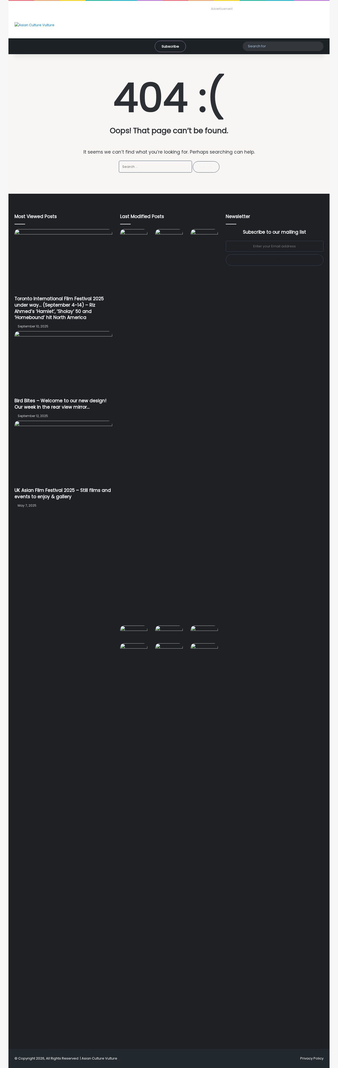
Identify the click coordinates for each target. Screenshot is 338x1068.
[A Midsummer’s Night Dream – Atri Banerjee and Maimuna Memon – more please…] (133, 651)
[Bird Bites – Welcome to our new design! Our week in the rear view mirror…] (63, 364)
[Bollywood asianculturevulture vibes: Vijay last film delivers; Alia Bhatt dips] (133, 633)
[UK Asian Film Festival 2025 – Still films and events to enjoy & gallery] (63, 454)
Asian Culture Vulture (99, 1058)
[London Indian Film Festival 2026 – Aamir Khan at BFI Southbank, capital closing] (168, 841)
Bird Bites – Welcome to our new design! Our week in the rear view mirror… (60, 403)
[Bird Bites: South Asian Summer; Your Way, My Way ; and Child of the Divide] (204, 651)
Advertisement (222, 9)
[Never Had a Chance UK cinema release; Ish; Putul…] (204, 427)
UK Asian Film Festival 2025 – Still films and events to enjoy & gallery (63, 493)
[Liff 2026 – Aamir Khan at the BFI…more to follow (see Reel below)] (204, 634)
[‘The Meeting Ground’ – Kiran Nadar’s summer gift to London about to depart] (168, 427)
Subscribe (170, 46)
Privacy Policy (311, 1058)
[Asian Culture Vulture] (34, 25)
